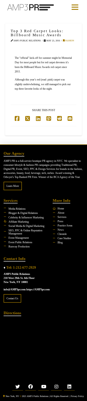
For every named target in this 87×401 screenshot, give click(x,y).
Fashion (69, 40)
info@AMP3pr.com (15, 289)
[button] (75, 7)
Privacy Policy (77, 396)
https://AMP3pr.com (38, 289)
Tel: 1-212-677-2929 (21, 267)
